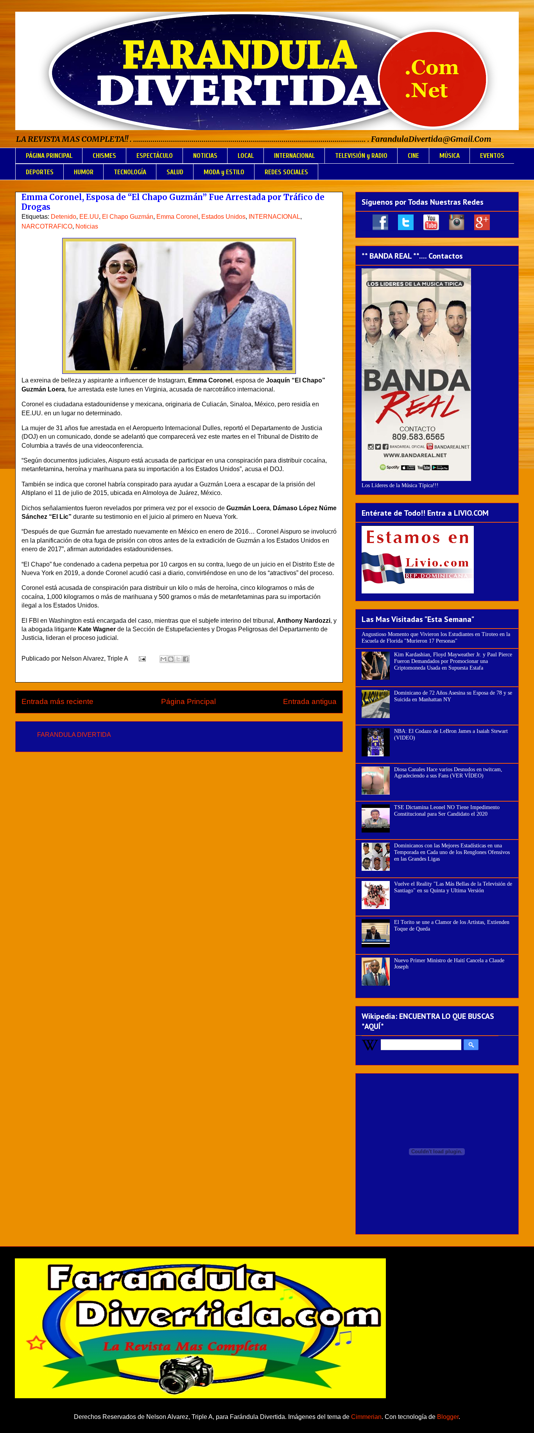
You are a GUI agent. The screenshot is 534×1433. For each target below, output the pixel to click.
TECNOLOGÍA (130, 172)
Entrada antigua (310, 701)
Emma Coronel (177, 216)
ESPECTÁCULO (154, 155)
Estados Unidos (223, 216)
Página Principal (188, 701)
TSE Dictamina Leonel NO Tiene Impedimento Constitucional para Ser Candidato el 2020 (447, 810)
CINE (413, 155)
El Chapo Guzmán (127, 216)
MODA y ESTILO (224, 172)
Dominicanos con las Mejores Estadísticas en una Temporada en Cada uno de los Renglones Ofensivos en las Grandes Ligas (452, 852)
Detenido (63, 216)
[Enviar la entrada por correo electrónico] (141, 658)
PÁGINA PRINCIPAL (49, 155)
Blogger (448, 1416)
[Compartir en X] (178, 659)
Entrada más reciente (57, 701)
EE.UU (89, 216)
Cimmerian (366, 1416)
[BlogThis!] (171, 659)
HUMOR (83, 172)
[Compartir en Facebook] (186, 659)
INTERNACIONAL (294, 155)
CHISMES (104, 155)
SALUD (175, 172)
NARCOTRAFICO (47, 226)
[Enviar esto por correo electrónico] (163, 659)
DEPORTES (40, 172)
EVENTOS (492, 155)
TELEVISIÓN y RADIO (361, 155)
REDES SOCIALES (286, 172)
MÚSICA (449, 155)
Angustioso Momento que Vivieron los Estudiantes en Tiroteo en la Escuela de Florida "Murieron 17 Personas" (436, 637)
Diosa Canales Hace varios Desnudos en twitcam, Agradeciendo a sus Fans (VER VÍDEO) (448, 773)
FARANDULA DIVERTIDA (74, 734)
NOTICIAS (205, 155)
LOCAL (246, 155)
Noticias (86, 226)
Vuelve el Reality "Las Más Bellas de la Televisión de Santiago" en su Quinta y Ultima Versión (453, 887)
